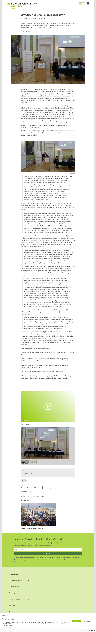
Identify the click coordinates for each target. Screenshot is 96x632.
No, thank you (86, 621)
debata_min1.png (29, 473)
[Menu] (88, 3)
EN (83, 4)
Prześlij (48, 553)
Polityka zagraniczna (50, 487)
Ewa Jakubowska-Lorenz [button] (28, 18)
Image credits (24, 463)
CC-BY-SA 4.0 (40, 496)
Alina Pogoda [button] (41, 18)
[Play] (48, 406)
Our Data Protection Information (8, 627)
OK (76, 621)
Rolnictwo (60, 487)
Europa (23, 487)
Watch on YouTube (24, 420)
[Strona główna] (22, 4)
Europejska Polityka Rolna (34, 487)
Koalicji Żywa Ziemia (52, 123)
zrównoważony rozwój (27, 491)
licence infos (82, 85)
